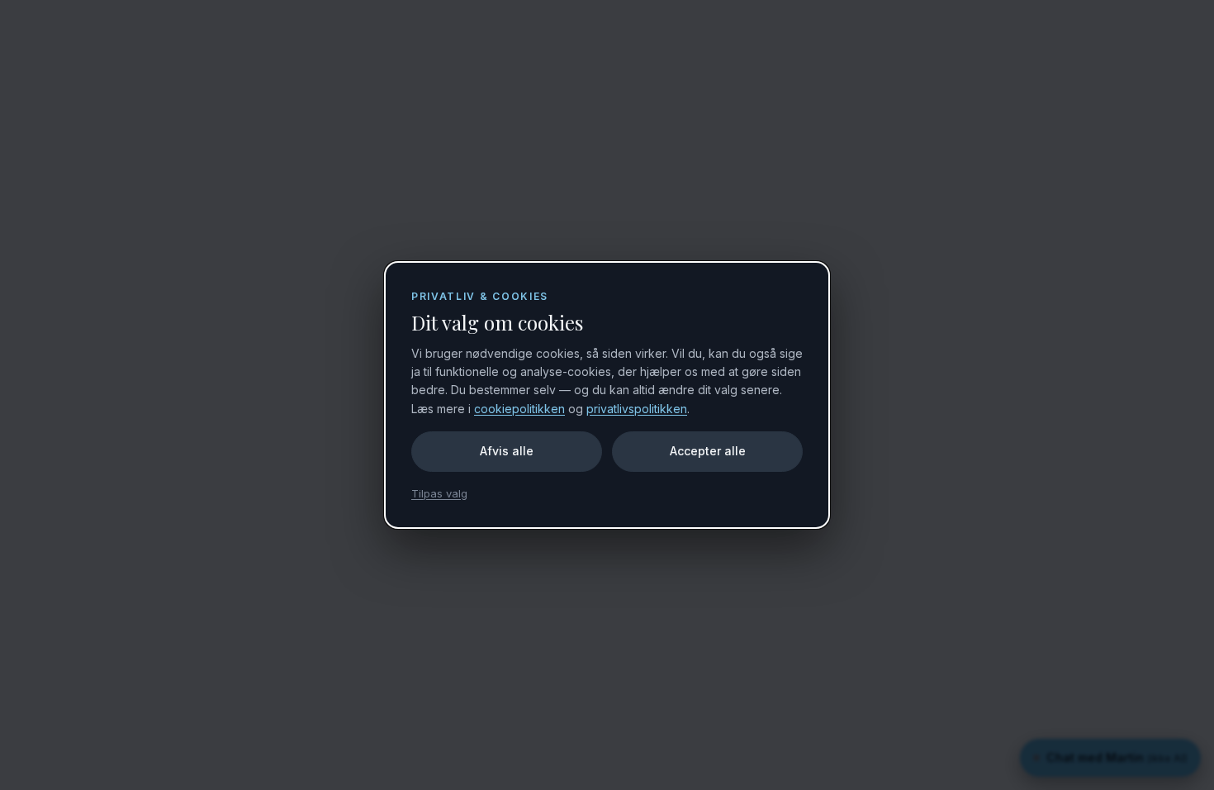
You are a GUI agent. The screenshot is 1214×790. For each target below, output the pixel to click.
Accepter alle (708, 451)
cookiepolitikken (519, 409)
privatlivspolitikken (636, 409)
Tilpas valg (439, 493)
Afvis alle (506, 451)
